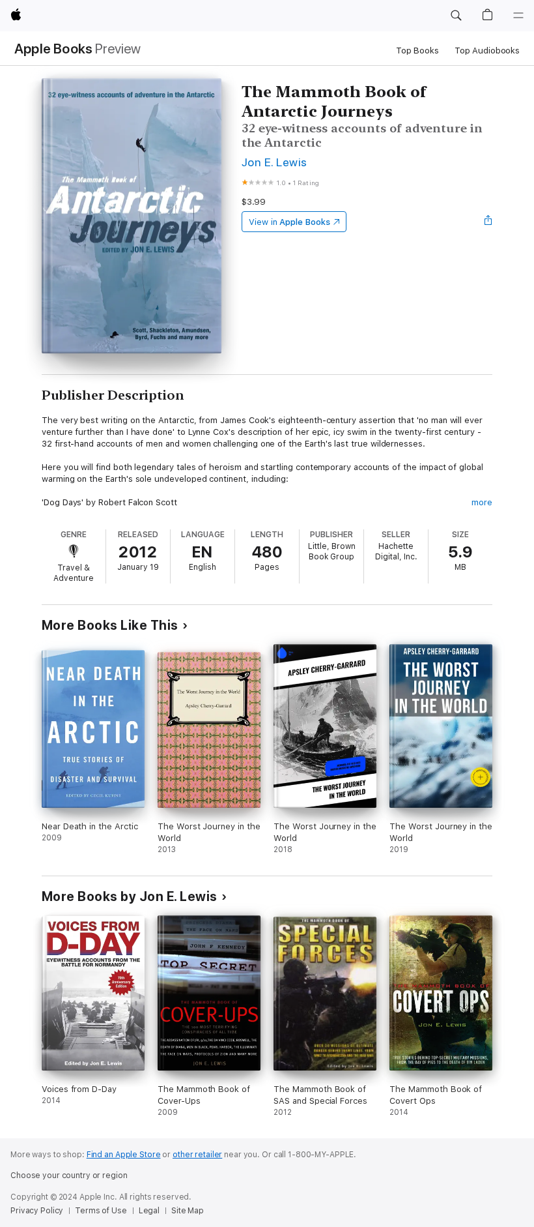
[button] (455, 15)
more (481, 502)
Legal (149, 1210)
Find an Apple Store (124, 1154)
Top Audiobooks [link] (487, 50)
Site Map (187, 1210)
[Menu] (518, 15)
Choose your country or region (69, 1175)
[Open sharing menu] (488, 221)
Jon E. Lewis (274, 162)
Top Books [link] (417, 50)
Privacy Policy (36, 1210)
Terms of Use (101, 1210)
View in (289, 222)
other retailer (197, 1154)
